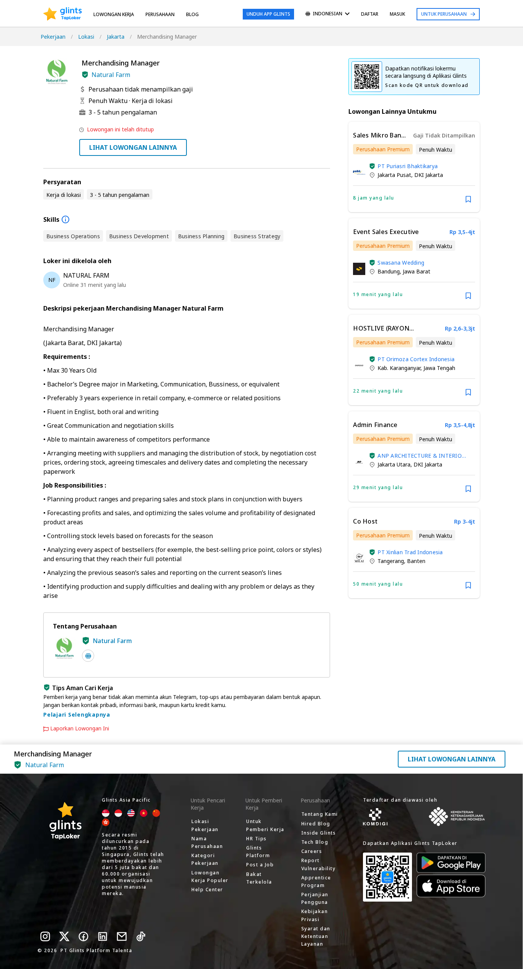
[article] (414, 167)
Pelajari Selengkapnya (76, 714)
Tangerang (391, 561)
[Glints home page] (62, 14)
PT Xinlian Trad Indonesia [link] (410, 552)
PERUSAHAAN (160, 14)
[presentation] (62, 14)
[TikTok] (141, 936)
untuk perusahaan (444, 14)
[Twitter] (64, 936)
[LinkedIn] (102, 936)
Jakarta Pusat (394, 174)
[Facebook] (83, 936)
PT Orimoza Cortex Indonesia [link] (416, 359)
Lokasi (86, 36)
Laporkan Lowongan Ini (79, 728)
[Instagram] (45, 936)
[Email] (121, 936)
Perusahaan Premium (383, 149)
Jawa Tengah (439, 368)
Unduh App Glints (268, 14)
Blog (192, 14)
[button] (85, 74)
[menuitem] (328, 14)
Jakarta (115, 36)
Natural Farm (111, 74)
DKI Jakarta (428, 174)
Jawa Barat (416, 271)
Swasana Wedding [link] (401, 262)
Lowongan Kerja (113, 14)
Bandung (389, 271)
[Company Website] (88, 655)
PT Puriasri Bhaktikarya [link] (408, 166)
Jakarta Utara (394, 464)
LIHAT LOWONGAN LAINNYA (133, 147)
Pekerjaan (53, 36)
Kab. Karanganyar (399, 368)
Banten (416, 561)
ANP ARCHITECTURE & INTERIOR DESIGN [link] (421, 455)
